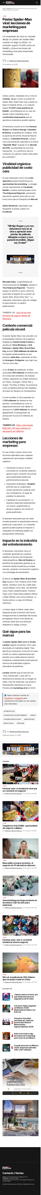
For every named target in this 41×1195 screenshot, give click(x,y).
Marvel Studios (9, 723)
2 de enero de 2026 (9, 711)
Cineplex (33, 715)
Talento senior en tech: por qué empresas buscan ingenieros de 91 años (26, 996)
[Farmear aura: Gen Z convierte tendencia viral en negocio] (20, 925)
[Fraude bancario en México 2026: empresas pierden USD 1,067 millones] (6, 1047)
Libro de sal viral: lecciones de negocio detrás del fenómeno (17, 315)
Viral (5, 16)
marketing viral (29, 719)
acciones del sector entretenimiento (15, 715)
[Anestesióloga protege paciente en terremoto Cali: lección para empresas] (20, 886)
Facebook (8, 698)
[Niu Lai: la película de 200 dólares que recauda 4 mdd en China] (20, 963)
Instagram (19, 698)
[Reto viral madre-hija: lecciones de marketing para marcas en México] (6, 1036)
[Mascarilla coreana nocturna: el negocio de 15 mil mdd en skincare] (20, 848)
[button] (4, 2)
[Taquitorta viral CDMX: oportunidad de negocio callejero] (20, 811)
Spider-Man (20, 723)
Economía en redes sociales (12, 719)
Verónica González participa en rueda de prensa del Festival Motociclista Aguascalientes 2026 (23, 1022)
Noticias (9, 8)
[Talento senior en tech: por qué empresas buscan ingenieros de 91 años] (6, 997)
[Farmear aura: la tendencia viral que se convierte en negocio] (20, 774)
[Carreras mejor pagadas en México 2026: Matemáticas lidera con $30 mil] (6, 1008)
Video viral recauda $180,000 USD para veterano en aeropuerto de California (18, 428)
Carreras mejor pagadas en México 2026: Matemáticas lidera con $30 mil (25, 1009)
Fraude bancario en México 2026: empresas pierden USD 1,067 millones (26, 1047)
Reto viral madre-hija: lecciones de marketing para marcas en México (24, 1036)
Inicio (4, 8)
